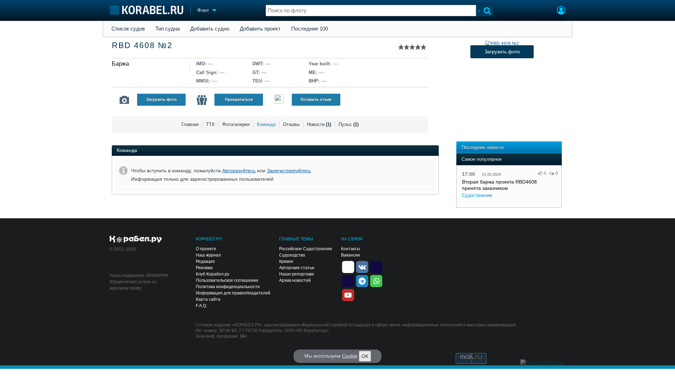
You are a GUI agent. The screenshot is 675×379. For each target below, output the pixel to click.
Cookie (350, 356)
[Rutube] (376, 267)
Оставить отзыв (316, 99)
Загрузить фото (161, 99)
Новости (319, 124)
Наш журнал (208, 255)
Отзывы (291, 124)
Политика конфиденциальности (228, 286)
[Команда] (201, 100)
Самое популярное (482, 159)
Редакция (205, 261)
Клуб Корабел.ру (212, 274)
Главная (190, 124)
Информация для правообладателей (233, 293)
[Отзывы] (279, 99)
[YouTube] (348, 295)
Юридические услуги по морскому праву (133, 285)
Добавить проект (260, 29)
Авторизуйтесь (239, 170)
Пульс (349, 124)
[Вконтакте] (362, 267)
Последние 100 (309, 29)
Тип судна (167, 29)
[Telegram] (362, 281)
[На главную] (146, 10)
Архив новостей (295, 280)
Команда (266, 124)
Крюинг (286, 261)
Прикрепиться (239, 99)
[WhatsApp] (376, 281)
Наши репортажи (296, 274)
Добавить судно (209, 29)
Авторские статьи (296, 267)
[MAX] (348, 281)
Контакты (350, 248)
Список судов (128, 29)
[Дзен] (348, 267)
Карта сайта (208, 299)
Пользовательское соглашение (227, 280)
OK (364, 356)
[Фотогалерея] (124, 100)
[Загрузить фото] (502, 43)
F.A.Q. (201, 305)
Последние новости (482, 147)
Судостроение (477, 195)
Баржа (120, 64)
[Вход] (561, 11)
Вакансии (350, 255)
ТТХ (210, 124)
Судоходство (292, 255)
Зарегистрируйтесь (289, 170)
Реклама (204, 267)
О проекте (206, 248)
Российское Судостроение (305, 248)
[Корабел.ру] (136, 240)
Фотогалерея (236, 124)
